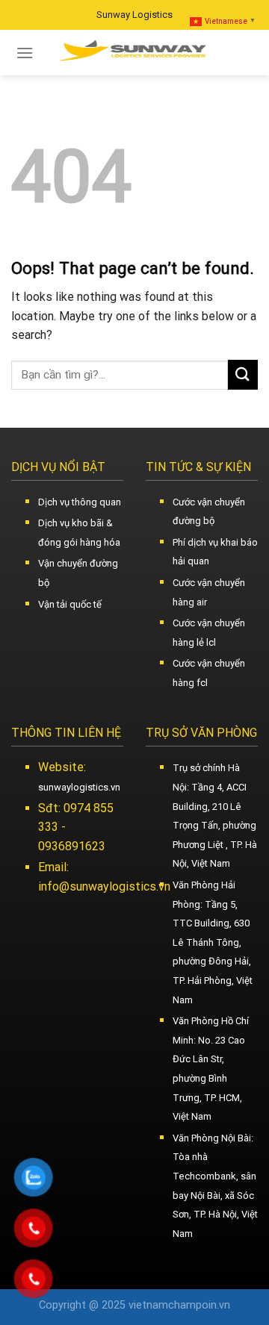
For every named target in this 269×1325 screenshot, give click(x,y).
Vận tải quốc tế (70, 604)
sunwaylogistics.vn (79, 787)
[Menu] (24, 52)
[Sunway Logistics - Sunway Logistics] (134, 52)
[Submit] (243, 374)
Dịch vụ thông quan (79, 502)
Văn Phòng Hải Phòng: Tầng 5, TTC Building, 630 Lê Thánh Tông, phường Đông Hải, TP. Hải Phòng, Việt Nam (213, 942)
